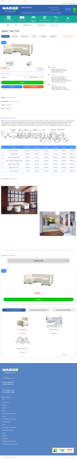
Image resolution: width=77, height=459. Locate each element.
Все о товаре (5, 36)
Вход (74, 1)
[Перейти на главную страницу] (10, 9)
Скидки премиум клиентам (8, 413)
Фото (34, 36)
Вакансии (4, 408)
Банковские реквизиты (7, 430)
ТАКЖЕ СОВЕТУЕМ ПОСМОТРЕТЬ (38, 310)
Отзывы (43, 36)
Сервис (4, 405)
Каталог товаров (9, 20)
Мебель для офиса (33, 21)
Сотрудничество (6, 421)
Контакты (26, 1)
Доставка (10, 1)
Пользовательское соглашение (10, 444)
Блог (3, 399)
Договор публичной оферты (9, 441)
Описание (15, 36)
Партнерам (5, 438)
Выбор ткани (24, 36)
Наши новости (5, 402)
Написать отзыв (33, 77)
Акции (3, 410)
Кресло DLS (22, 329)
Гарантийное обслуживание (9, 427)
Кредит (2, 1)
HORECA (68, 20)
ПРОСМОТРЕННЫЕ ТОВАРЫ (63, 310)
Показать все (65, 354)
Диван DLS (54, 329)
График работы (55, 9)
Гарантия (18, 1)
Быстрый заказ (33, 86)
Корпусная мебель (44, 20)
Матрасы (56, 20)
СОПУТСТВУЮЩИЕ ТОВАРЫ (14, 310)
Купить (22, 82)
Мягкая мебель (22, 20)
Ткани (3, 424)
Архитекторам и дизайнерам (9, 419)
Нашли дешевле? (40, 68)
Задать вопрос (41, 69)
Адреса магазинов (55, 7)
